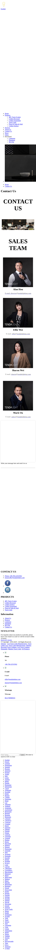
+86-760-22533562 (11, 664)
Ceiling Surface (14, 126)
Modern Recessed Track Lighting (16, 646)
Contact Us (8, 131)
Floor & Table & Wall (16, 124)
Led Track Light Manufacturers (17, 644)
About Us (8, 129)
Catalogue (12, 138)
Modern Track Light (14, 649)
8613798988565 (10, 698)
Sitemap (3, 644)
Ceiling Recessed (14, 119)
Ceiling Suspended (15, 120)
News (6, 133)
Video (7, 135)
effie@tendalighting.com (12, 679)
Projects (7, 128)
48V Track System (15, 117)
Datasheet (12, 140)
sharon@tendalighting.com (13, 683)
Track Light (12, 122)
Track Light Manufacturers (16, 645)
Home (7, 113)
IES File (11, 142)
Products (7, 115)
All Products (26, 649)
